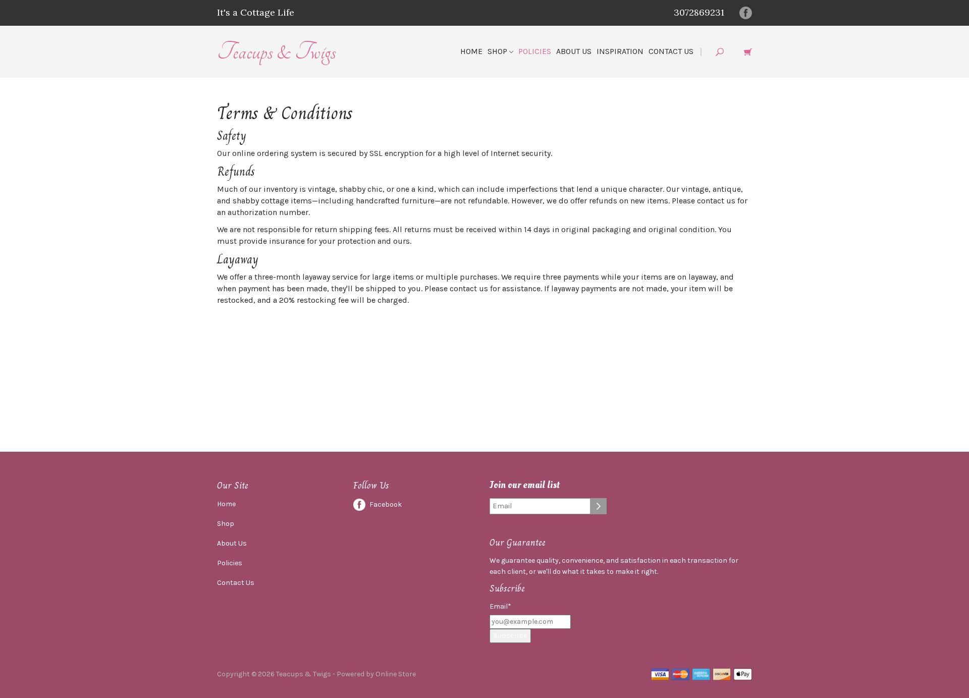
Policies (534, 51)
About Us (573, 51)
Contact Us (671, 51)
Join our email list (525, 485)
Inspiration (620, 51)
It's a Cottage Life (255, 12)
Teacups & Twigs (276, 52)
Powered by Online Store (376, 674)
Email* (500, 606)
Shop (498, 51)
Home (471, 51)
